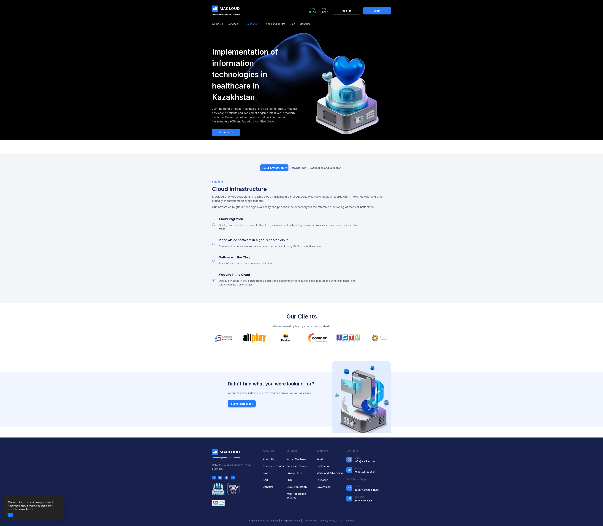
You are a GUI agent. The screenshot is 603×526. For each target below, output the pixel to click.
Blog (292, 23)
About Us (217, 23)
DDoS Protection (296, 486)
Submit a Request (242, 403)
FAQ (265, 480)
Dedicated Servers (297, 466)
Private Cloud (294, 473)
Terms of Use (310, 520)
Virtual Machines (296, 459)
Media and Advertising (329, 473)
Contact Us (226, 132)
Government (323, 486)
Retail (319, 459)
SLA (340, 520)
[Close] (58, 501)
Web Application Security (296, 495)
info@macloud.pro (365, 461)
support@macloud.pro (367, 489)
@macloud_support (364, 500)
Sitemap (350, 520)
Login (377, 10)
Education (322, 480)
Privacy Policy (328, 520)
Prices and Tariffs (274, 23)
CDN (289, 480)
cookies (29, 502)
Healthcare (323, 466)
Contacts (305, 23)
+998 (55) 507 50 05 (365, 472)
